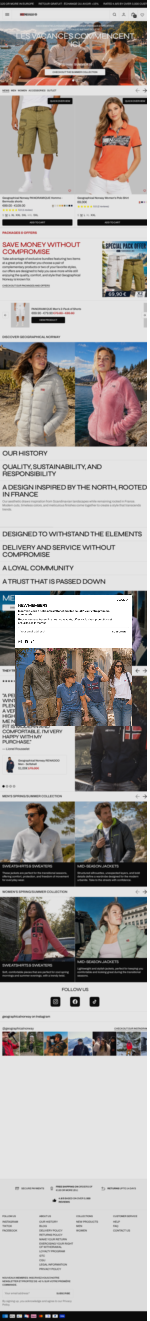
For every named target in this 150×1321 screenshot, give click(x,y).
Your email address (32, 631)
